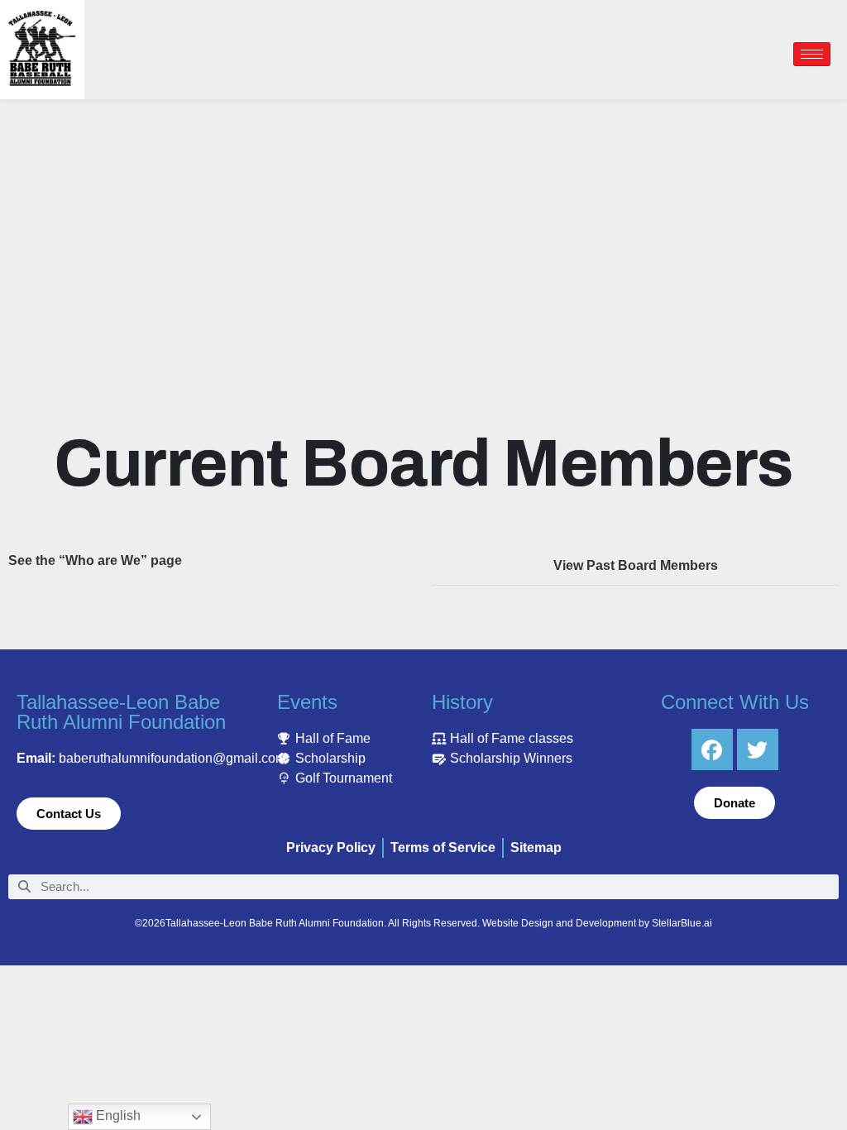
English (117, 1115)
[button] (635, 566)
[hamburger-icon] (811, 54)
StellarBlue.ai (682, 923)
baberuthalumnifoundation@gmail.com (172, 758)
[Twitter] (757, 749)
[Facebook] (712, 749)
